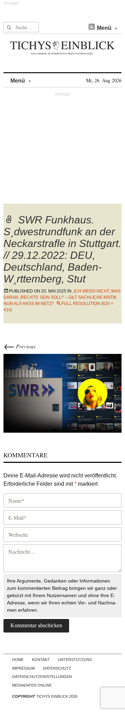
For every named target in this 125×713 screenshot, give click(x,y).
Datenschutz (57, 668)
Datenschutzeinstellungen (42, 676)
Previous (19, 346)
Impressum (23, 668)
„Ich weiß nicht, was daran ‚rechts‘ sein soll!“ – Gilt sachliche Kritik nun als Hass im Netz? (61, 297)
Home (18, 659)
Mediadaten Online (32, 685)
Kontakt (41, 659)
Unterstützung (75, 659)
